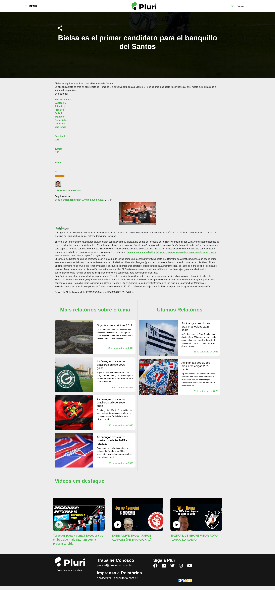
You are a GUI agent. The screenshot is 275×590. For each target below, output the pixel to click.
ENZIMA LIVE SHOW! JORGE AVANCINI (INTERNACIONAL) (131, 537)
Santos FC (60, 103)
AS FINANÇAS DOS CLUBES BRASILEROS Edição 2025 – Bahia (196, 366)
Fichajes (59, 110)
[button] (219, 512)
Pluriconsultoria (101, 279)
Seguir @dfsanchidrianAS (69, 200)
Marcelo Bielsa (63, 99)
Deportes (60, 123)
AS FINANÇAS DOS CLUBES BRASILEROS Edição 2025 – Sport (112, 402)
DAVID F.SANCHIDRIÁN (68, 190)
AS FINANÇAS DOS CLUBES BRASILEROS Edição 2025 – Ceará (196, 326)
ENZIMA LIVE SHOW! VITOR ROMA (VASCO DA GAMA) (194, 537)
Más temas (60, 127)
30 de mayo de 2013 (94, 200)
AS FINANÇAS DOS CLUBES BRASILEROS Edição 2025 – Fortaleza (112, 440)
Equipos (59, 116)
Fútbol (58, 113)
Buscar (240, 6)
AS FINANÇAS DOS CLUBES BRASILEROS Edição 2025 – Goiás (112, 365)
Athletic (59, 106)
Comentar (59, 176)
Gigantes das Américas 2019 (114, 325)
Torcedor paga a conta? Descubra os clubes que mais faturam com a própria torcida (78, 539)
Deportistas (61, 120)
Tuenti (58, 162)
